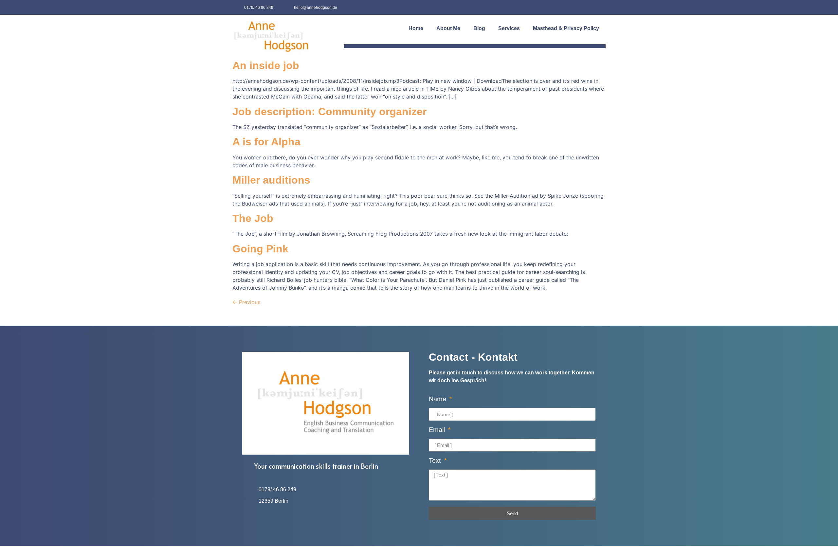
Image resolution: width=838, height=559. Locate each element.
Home (416, 28)
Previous (246, 302)
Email (438, 429)
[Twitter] (598, 7)
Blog (479, 28)
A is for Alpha (266, 142)
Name (438, 399)
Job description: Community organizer (329, 111)
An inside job (265, 65)
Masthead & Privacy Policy (566, 28)
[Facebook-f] (583, 7)
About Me (448, 28)
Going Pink (260, 249)
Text (436, 460)
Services (509, 28)
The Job (252, 218)
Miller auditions (271, 180)
